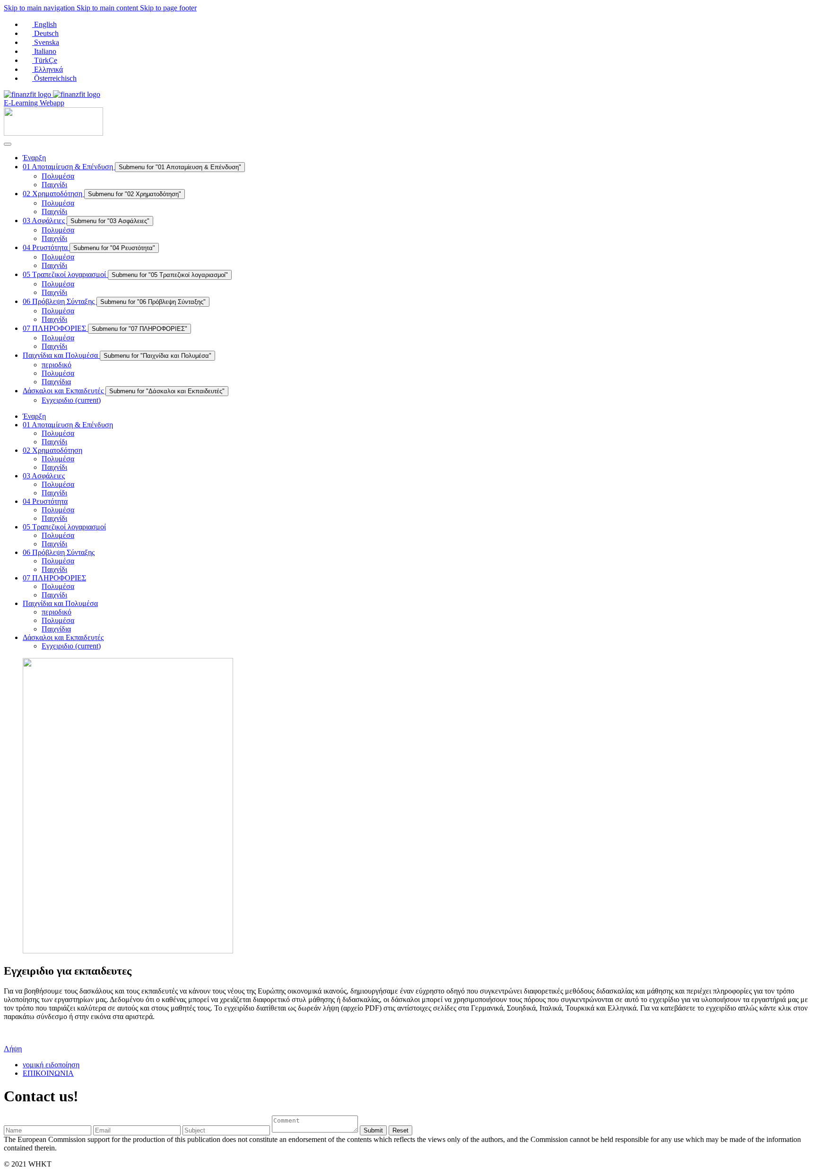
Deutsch (45, 33)
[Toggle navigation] (7, 144)
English (44, 24)
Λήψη (13, 1049)
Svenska (45, 42)
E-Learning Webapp (34, 103)
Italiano (44, 51)
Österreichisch (54, 78)
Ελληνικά (47, 69)
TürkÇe (44, 60)
